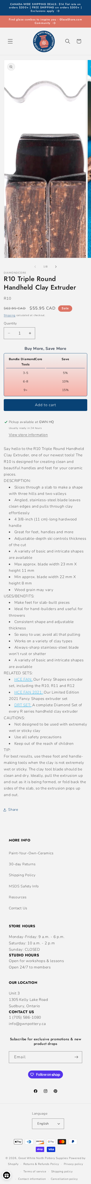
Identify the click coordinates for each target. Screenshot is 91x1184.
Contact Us (18, 908)
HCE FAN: (23, 679)
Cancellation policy (64, 1179)
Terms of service (34, 1171)
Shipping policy (62, 1171)
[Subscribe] (76, 1057)
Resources (18, 897)
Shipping (9, 315)
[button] (10, 41)
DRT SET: (22, 705)
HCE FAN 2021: (28, 692)
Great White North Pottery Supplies (43, 1158)
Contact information (32, 1179)
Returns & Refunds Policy (41, 1164)
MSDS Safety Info (24, 886)
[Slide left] (35, 266)
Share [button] (13, 809)
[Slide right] (56, 266)
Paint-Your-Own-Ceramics (31, 853)
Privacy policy (73, 1164)
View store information (28, 434)
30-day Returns (22, 864)
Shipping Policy (22, 875)
